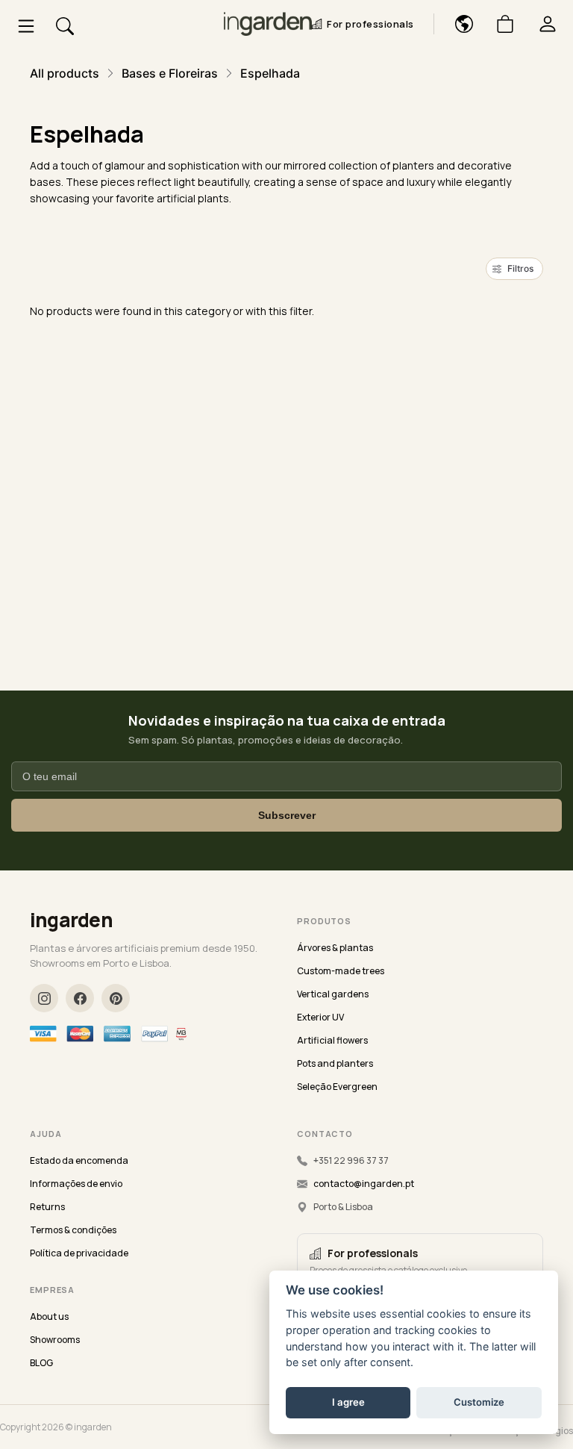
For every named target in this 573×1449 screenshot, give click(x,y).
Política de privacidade (79, 1253)
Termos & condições (73, 1230)
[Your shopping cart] (499, 24)
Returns (47, 1206)
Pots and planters (335, 1063)
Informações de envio (76, 1183)
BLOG (41, 1362)
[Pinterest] (115, 998)
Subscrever (287, 815)
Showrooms (55, 1339)
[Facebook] (80, 998)
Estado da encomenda (79, 1160)
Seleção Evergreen (337, 1086)
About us (49, 1316)
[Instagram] (44, 998)
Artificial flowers (332, 1040)
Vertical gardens (333, 994)
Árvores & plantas (335, 947)
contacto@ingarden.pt (363, 1183)
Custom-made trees (340, 971)
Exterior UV (320, 1017)
